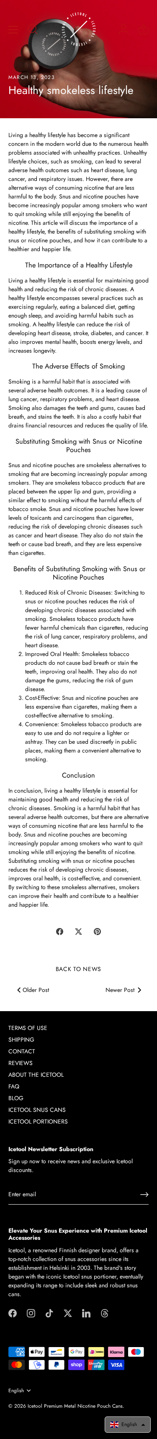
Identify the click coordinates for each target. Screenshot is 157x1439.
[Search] (32, 30)
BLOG (15, 1098)
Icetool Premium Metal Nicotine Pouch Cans (75, 1405)
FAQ (13, 1086)
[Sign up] (144, 1194)
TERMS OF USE (27, 1028)
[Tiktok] (49, 1313)
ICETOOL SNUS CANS (37, 1110)
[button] (127, 1424)
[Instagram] (31, 1313)
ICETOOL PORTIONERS (38, 1121)
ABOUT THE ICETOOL (36, 1074)
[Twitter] (68, 1313)
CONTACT (21, 1051)
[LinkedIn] (86, 1313)
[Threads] (104, 1313)
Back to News (78, 969)
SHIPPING (21, 1039)
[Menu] (13, 29)
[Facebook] (12, 1313)
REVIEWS (20, 1063)
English (16, 1391)
